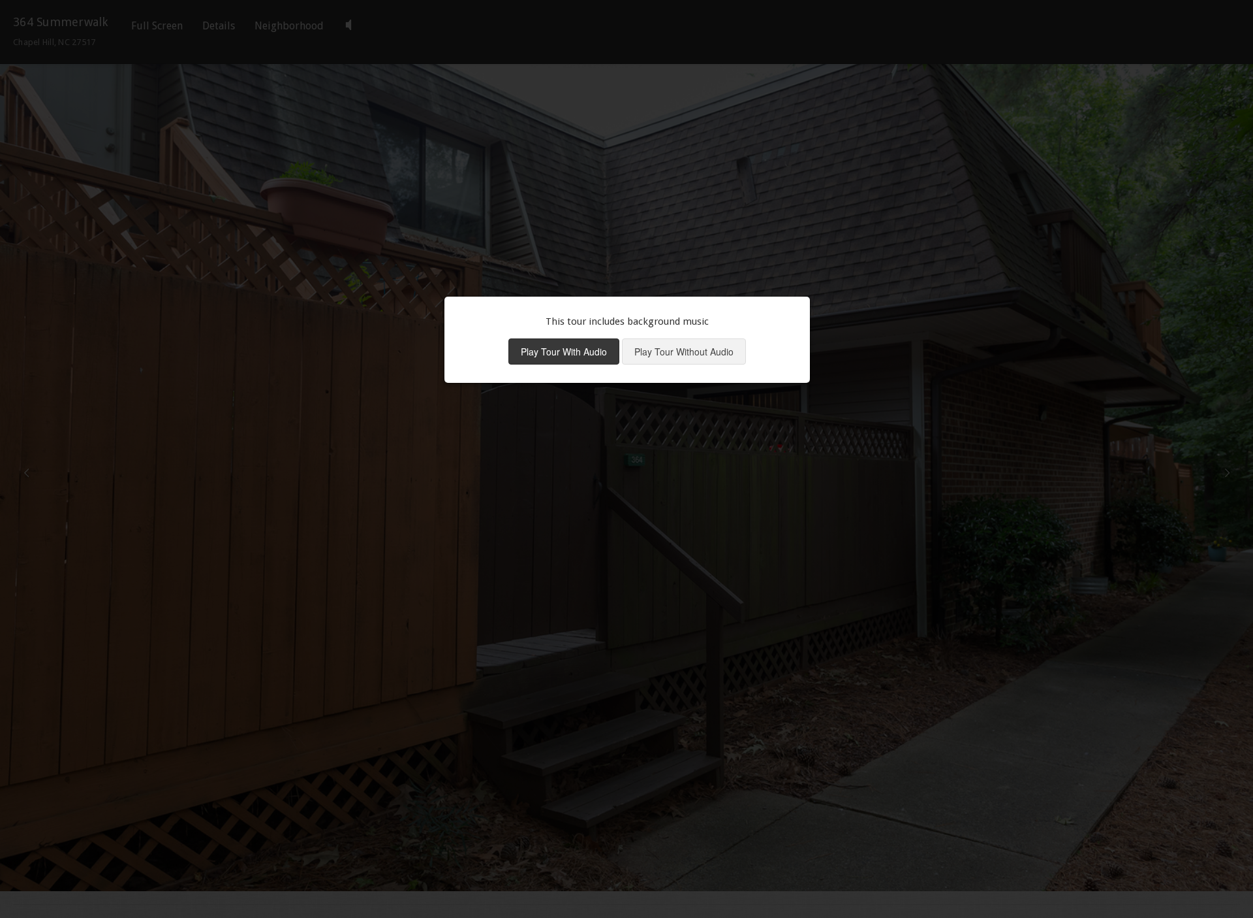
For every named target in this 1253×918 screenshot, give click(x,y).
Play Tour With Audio (564, 351)
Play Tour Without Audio (684, 351)
